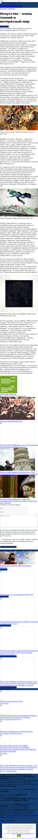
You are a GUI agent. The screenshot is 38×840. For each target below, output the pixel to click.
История (3, 569)
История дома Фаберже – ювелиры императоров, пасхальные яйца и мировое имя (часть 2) (18, 501)
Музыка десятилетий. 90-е (11, 421)
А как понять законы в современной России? (7, 388)
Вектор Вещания (11, 6)
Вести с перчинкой (8, 656)
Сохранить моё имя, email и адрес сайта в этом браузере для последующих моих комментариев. (19, 541)
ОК (19, 835)
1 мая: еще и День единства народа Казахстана (8, 380)
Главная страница (7, 9)
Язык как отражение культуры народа (16, 731)
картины (12, 394)
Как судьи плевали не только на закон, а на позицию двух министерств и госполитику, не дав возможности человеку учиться (18, 683)
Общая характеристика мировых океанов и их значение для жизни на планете (18, 716)
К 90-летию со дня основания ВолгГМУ (16, 595)
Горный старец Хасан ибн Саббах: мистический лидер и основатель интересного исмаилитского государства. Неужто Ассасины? (18, 748)
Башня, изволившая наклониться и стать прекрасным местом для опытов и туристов (18, 473)
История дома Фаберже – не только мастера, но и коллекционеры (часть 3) (19, 446)
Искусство (4, 26)
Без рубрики (5, 625)
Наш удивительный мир (10, 719)
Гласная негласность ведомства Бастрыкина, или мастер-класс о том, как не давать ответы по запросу (19, 652)
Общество (4, 596)
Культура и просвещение (11, 733)
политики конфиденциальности (23, 833)
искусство (4, 394)
